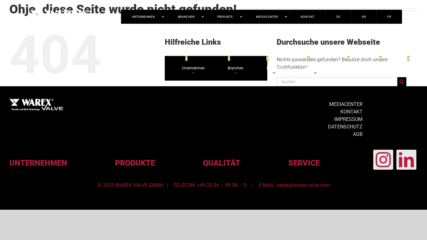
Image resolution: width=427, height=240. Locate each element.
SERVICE (304, 163)
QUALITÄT (221, 163)
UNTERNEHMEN (38, 163)
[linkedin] (406, 160)
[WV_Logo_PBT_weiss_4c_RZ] (36, 101)
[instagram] (383, 160)
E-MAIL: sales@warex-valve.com (294, 185)
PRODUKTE (135, 163)
